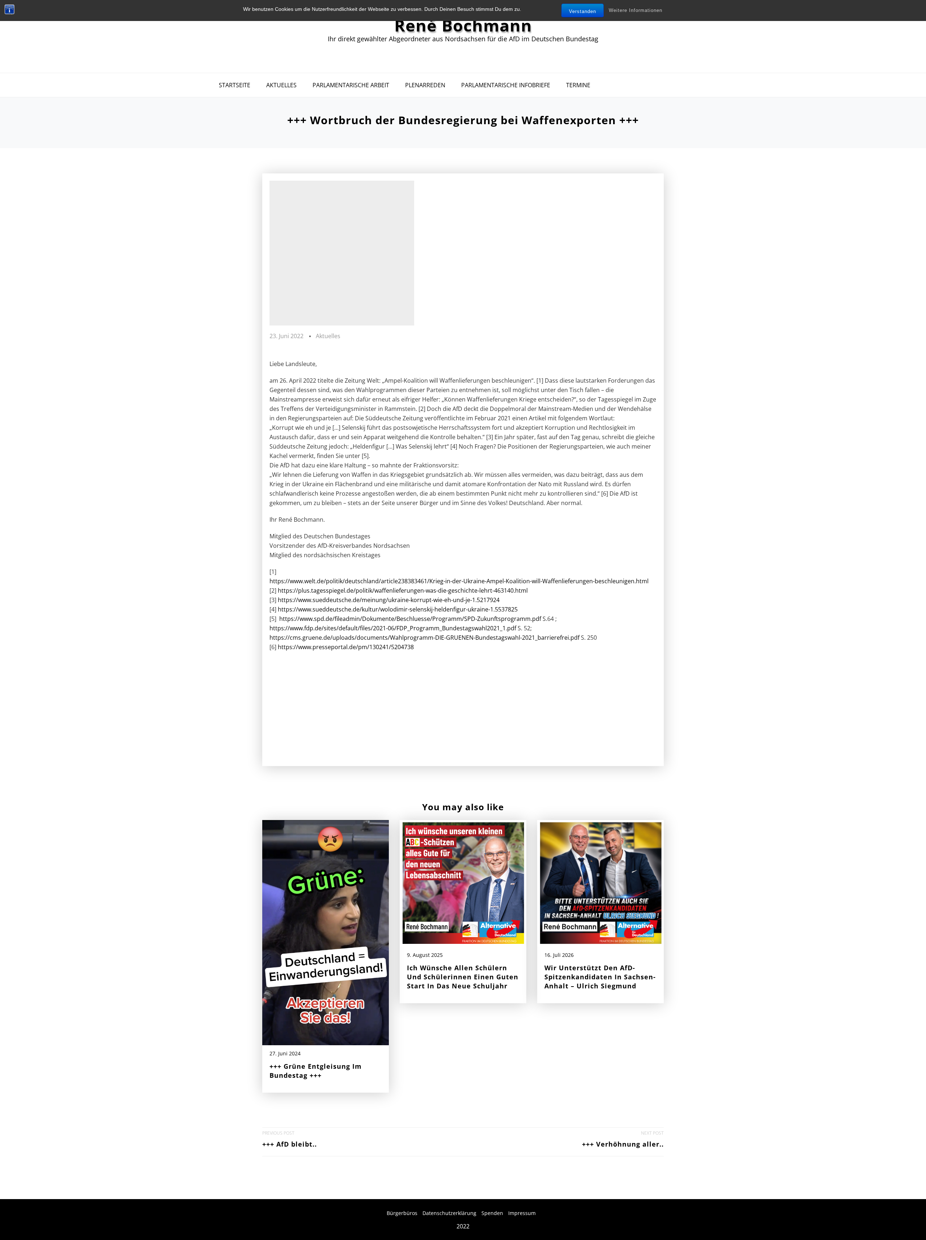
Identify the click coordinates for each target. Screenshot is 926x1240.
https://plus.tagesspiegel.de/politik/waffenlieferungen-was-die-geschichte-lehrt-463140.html (403, 590)
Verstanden (582, 11)
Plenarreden (425, 85)
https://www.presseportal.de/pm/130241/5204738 (346, 647)
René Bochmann (463, 25)
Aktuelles (281, 85)
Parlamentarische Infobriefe (505, 85)
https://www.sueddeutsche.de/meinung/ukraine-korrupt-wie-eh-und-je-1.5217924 (389, 600)
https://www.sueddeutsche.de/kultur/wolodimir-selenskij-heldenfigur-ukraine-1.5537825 (398, 609)
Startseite (234, 85)
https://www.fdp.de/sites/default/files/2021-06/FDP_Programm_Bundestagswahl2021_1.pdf (392, 628)
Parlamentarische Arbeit (351, 85)
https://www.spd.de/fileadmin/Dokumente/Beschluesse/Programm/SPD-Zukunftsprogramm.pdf (410, 619)
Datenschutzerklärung (449, 1213)
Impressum (522, 1213)
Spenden (492, 1213)
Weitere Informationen (635, 10)
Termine (578, 85)
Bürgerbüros (402, 1213)
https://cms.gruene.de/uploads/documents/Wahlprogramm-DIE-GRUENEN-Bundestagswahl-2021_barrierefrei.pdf (424, 638)
